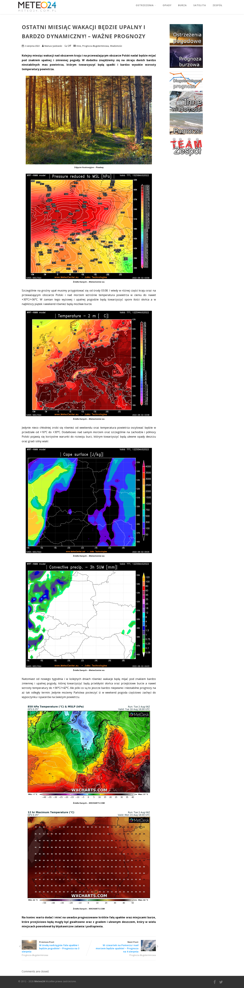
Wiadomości (116, 45)
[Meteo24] (37, 12)
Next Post (117, 946)
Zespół (217, 5)
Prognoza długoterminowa (95, 45)
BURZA (182, 5)
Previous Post (50, 946)
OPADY (167, 5)
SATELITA (199, 5)
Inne (79, 45)
